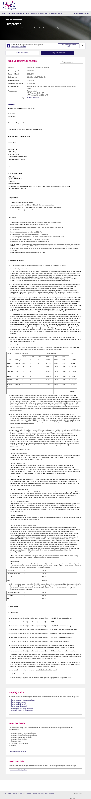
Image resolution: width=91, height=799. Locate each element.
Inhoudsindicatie (13, 86)
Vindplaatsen (12, 91)
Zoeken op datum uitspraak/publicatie (23, 700)
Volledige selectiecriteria (18, 751)
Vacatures (41, 793)
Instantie (11, 68)
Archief (46, 793)
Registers (34, 13)
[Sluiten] (82, 46)
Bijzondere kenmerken (15, 83)
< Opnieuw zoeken (22, 53)
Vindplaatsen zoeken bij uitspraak (22, 708)
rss (84, 793)
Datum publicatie (13, 74)
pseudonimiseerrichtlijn (18, 47)
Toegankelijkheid (27, 793)
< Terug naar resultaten (57, 53)
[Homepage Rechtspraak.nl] (8, 5)
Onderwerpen (11, 13)
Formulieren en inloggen (81, 13)
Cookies (20, 793)
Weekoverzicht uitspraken (18, 770)
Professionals (53, 13)
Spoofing (35, 793)
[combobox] (71, 62)
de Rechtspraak (42, 13)
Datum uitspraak (13, 71)
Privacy (15, 793)
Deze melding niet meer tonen (68, 46)
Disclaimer (51, 793)
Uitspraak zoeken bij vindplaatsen (22, 710)
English (5, 793)
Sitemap (10, 793)
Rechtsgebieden (13, 80)
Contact (60, 13)
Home (3, 13)
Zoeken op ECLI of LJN (18, 704)
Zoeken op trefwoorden (18, 702)
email (87, 793)
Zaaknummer (12, 77)
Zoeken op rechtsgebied (19, 706)
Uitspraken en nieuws (23, 13)
